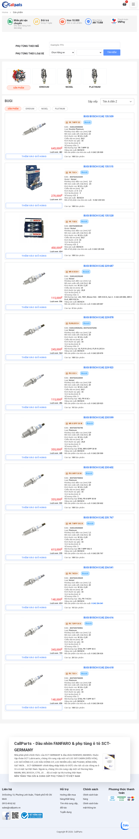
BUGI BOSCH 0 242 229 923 (98, 367)
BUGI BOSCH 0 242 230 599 (98, 417)
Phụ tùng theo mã (27, 46)
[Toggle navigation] (133, 4)
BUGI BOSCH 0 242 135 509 (98, 116)
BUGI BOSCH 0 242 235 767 (98, 517)
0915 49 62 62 (8, 803)
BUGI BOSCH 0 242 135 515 (98, 166)
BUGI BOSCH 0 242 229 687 (98, 266)
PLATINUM (60, 109)
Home (5, 12)
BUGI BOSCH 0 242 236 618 (98, 667)
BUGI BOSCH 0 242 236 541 (98, 567)
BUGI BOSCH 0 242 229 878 (98, 317)
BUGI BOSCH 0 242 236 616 (98, 617)
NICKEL (44, 109)
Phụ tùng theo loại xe (30, 53)
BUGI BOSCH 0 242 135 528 (98, 215)
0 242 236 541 (97, 603)
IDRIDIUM (30, 109)
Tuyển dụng (66, 812)
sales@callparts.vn (11, 807)
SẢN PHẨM (13, 109)
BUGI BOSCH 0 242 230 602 (98, 467)
